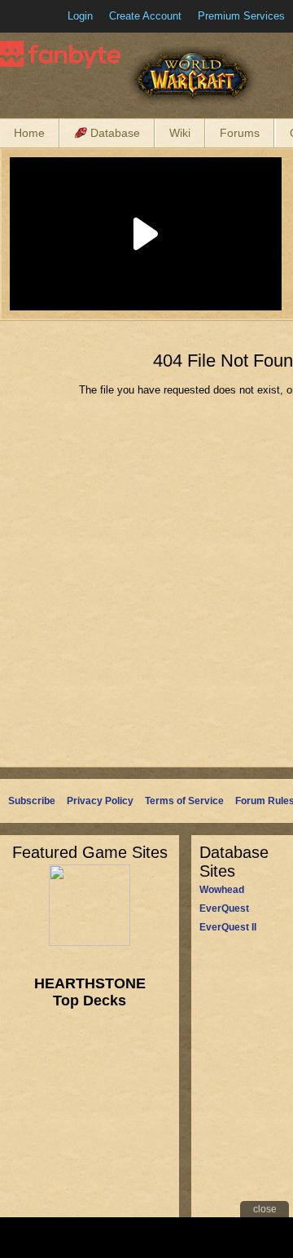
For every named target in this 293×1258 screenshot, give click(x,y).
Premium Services (241, 16)
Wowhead (221, 889)
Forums (240, 132)
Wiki (179, 132)
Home (29, 132)
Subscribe (31, 801)
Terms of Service (184, 801)
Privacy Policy (100, 801)
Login (80, 16)
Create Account (145, 16)
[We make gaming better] (52, 16)
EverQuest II (227, 927)
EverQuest (224, 908)
